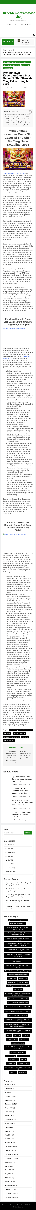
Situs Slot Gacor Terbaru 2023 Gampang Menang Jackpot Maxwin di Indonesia (17, 1025)
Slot (9, 1035)
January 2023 (9, 1189)
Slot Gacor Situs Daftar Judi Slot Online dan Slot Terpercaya (18, 1047)
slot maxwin (10, 1056)
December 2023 (10, 1154)
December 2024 (10, 1119)
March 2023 (8, 1181)
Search (28, 833)
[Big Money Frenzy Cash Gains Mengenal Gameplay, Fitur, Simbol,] (19, 40)
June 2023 (8, 1170)
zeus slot (22, 1072)
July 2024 (8, 1127)
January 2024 (9, 1150)
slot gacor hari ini (19, 733)
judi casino (16, 62)
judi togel (25, 65)
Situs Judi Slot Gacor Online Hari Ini (18, 1002)
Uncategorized (9, 871)
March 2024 (8, 1143)
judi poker (7, 65)
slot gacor (7, 733)
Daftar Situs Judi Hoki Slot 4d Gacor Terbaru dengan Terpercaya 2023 (18, 950)
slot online (8, 68)
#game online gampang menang (18, 920)
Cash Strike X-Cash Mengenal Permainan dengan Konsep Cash (20, 791)
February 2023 (9, 1185)
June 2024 (8, 1131)
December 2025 (10, 1104)
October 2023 (9, 1162)
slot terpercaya (9, 740)
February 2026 (9, 1096)
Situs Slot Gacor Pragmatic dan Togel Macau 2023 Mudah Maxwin (17, 1020)
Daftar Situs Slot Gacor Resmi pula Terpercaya (17, 971)
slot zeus (13, 1072)
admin (6, 88)
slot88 (17, 1035)
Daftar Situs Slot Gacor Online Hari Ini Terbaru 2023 (17, 966)
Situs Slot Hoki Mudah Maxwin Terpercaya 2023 (18, 1031)
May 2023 (8, 1174)
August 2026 (9, 1084)
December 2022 (10, 1193)
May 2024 (8, 1135)
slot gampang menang (11, 737)
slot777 (26, 1035)
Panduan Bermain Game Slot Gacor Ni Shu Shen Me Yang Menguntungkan (18, 120)
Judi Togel (18, 989)
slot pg (23, 1059)
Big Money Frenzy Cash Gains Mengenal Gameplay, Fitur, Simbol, (26, 41)
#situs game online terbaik (17, 923)
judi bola (7, 62)
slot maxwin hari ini (23, 1056)
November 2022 (10, 1197)
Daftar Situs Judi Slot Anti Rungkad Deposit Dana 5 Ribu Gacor (18, 955)
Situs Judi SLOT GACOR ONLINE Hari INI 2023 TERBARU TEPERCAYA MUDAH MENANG (18, 1007)
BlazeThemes (19, 1207)
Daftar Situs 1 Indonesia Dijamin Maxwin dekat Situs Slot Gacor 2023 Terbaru (17, 944)
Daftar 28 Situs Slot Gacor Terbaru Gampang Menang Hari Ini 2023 (18, 933)
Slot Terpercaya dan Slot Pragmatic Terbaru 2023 (17, 1068)
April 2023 (8, 1178)
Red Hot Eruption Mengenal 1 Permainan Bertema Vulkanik (22, 814)
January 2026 (9, 1100)
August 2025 (9, 1108)
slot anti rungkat (12, 1039)
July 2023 (8, 1166)
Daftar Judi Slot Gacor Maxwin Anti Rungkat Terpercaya (18, 939)
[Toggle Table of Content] (29, 112)
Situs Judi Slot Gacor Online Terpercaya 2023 (17, 1011)
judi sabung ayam (12, 986)
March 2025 (8, 1115)
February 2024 (9, 1146)
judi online (26, 62)
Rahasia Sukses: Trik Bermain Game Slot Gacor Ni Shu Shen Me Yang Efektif (19, 124)
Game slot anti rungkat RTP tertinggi (18, 974)
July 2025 (8, 1112)
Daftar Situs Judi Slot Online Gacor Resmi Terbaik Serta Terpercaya (17, 960)
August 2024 (9, 1123)
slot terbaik (11, 1063)
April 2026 (8, 1092)
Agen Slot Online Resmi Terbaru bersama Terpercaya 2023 (17, 928)
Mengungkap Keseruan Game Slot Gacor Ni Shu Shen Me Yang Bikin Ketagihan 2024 (18, 116)
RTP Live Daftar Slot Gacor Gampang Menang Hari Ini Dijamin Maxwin (18, 994)
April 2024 (8, 1139)
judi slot (16, 65)
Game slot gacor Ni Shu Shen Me (14, 173)
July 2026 (8, 1088)
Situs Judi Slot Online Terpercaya (18, 1015)
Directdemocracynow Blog (18, 15)
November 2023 (10, 1158)
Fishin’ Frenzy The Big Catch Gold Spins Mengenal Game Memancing (22, 802)
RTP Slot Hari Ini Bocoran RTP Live (18, 999)
